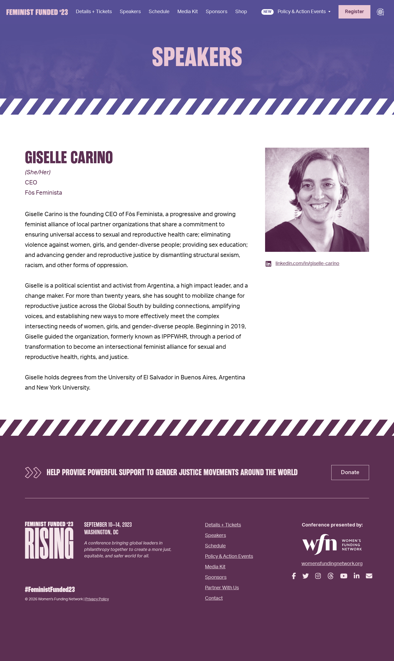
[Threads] (330, 576)
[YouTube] (343, 576)
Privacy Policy (97, 599)
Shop (241, 11)
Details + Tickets (94, 11)
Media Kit (187, 11)
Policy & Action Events (302, 11)
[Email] (369, 576)
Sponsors (216, 11)
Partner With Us (222, 588)
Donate (350, 472)
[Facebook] (294, 576)
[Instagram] (318, 576)
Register (354, 11)
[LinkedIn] (356, 576)
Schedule (159, 11)
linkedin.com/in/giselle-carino (307, 263)
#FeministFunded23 (50, 589)
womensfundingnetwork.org (332, 563)
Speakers (130, 11)
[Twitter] (305, 576)
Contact (214, 598)
